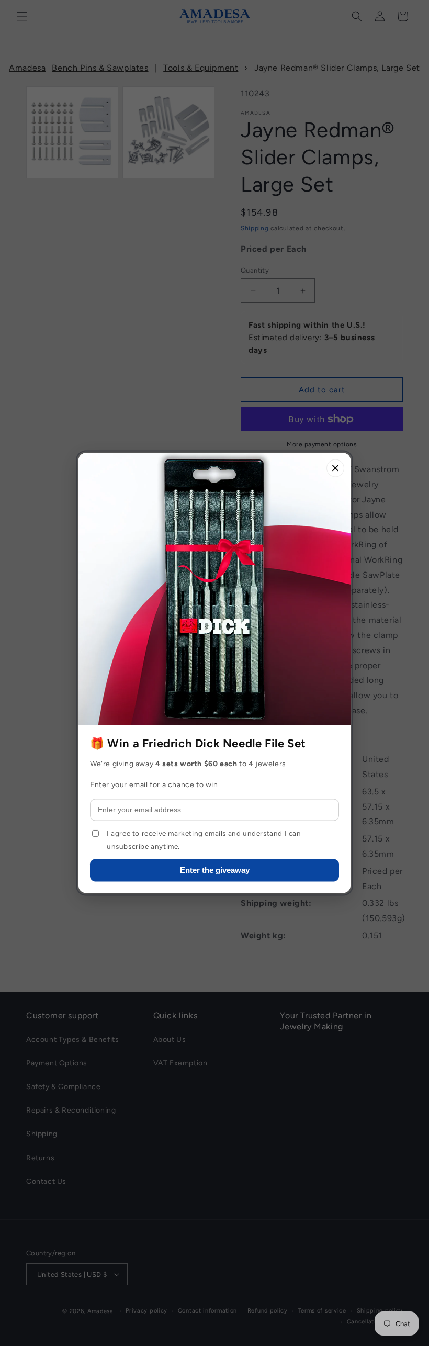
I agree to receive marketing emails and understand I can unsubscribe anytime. (204, 839)
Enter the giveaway (215, 870)
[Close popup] (335, 468)
